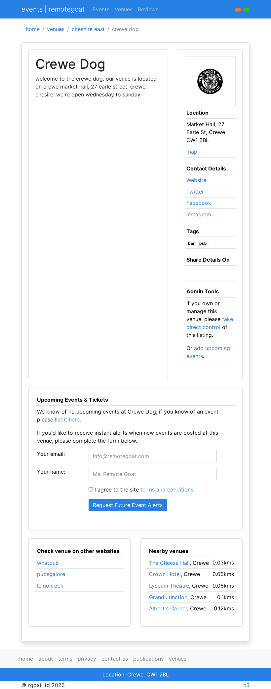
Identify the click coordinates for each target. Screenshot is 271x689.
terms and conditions (166, 489)
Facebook (198, 202)
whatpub (48, 563)
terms (65, 658)
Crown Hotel (165, 574)
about (45, 658)
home (33, 29)
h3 (246, 685)
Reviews (148, 9)
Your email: (51, 454)
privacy (87, 658)
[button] (247, 10)
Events (101, 9)
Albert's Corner (168, 608)
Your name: (51, 471)
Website (196, 180)
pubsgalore (51, 574)
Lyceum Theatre (169, 585)
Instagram (198, 214)
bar (191, 243)
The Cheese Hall (169, 563)
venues (55, 29)
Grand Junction (168, 597)
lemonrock (50, 585)
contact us (114, 658)
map (191, 151)
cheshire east (88, 29)
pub (203, 243)
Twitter (195, 191)
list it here (67, 419)
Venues (124, 9)
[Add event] (238, 10)
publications (148, 658)
